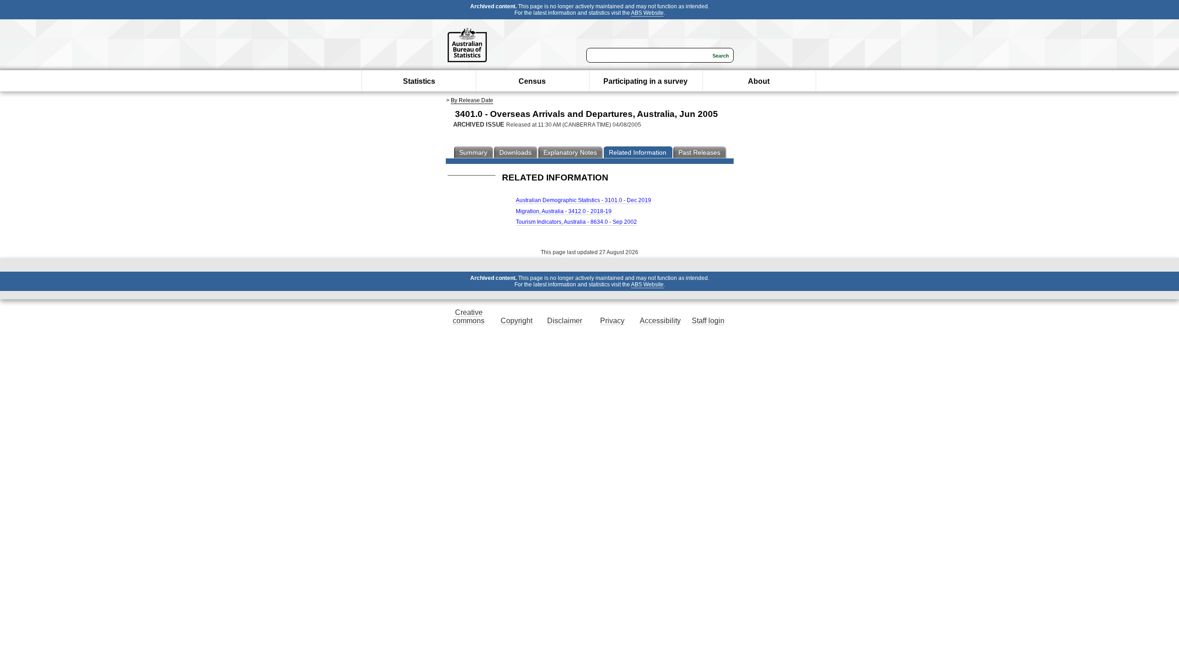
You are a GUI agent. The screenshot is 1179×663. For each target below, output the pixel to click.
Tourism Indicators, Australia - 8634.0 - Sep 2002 (576, 222)
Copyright (516, 321)
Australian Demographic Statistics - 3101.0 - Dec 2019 (583, 200)
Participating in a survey (645, 81)
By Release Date (472, 100)
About (759, 81)
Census (532, 81)
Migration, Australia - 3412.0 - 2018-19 (564, 211)
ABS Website (647, 13)
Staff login (708, 321)
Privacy (612, 321)
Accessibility (660, 321)
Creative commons (468, 316)
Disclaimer (564, 321)
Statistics (419, 81)
